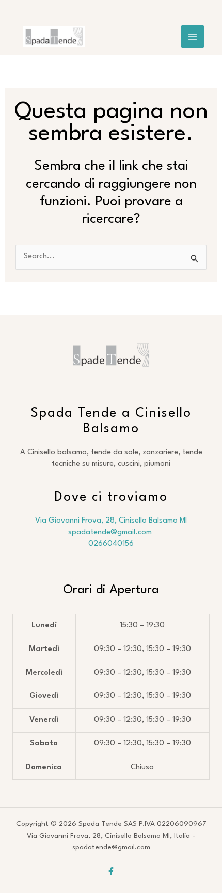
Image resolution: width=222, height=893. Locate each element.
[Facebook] (111, 871)
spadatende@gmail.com (111, 533)
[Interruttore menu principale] (192, 36)
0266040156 (111, 544)
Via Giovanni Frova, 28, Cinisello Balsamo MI (111, 521)
